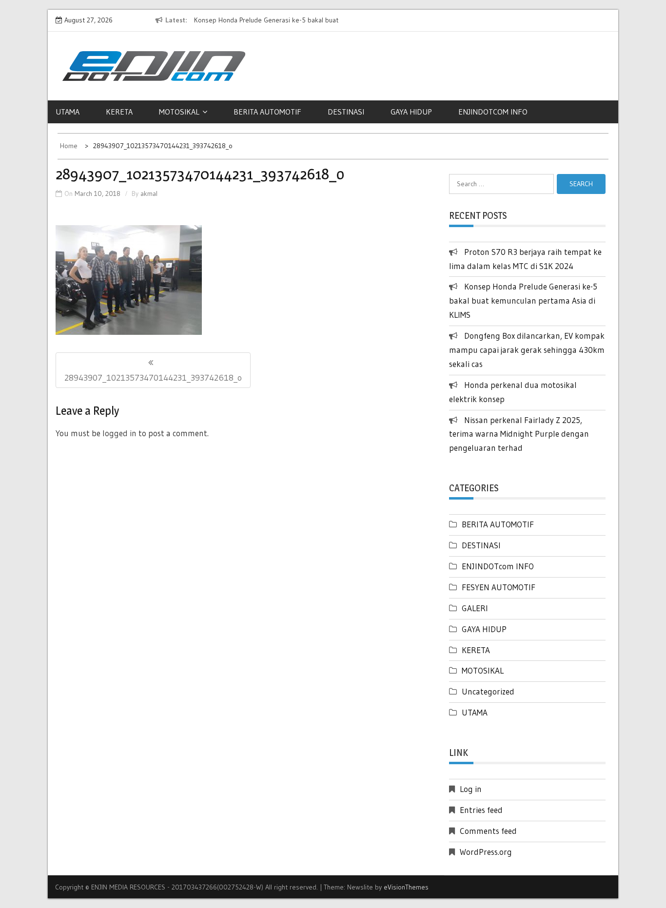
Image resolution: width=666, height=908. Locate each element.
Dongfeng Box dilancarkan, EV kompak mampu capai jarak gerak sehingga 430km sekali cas (527, 349)
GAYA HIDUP (411, 111)
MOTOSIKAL (179, 111)
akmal (148, 193)
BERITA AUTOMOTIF (267, 111)
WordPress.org (486, 852)
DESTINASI (346, 111)
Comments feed (488, 831)
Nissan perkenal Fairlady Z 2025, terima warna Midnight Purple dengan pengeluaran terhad (519, 434)
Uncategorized (488, 691)
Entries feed (481, 810)
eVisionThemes (406, 887)
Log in (471, 789)
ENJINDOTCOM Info (493, 111)
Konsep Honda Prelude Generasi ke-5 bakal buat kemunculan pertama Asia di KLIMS (523, 300)
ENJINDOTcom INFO (498, 566)
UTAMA (67, 111)
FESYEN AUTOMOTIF (498, 587)
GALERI (475, 608)
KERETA (119, 111)
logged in (119, 433)
